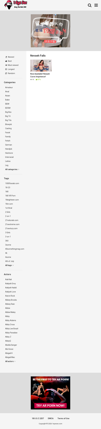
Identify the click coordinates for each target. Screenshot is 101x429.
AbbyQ (8, 341)
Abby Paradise (11, 333)
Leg (6, 165)
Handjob (8, 149)
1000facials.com (12, 183)
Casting (8, 128)
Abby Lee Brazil (11, 329)
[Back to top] (92, 421)
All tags (8, 265)
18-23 (7, 187)
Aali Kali (8, 279)
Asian (7, 96)
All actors (9, 361)
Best (9, 61)
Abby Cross (10, 324)
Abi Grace (9, 349)
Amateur (9, 87)
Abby (7, 316)
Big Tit (8, 116)
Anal (7, 92)
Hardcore (9, 153)
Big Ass (8, 112)
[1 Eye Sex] (16, 5)
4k (6, 253)
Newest (10, 57)
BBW (7, 104)
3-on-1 (8, 237)
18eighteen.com (12, 200)
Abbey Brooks (11, 300)
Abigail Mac (10, 357)
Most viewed (12, 65)
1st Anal (8, 208)
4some (8, 257)
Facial (7, 132)
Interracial (9, 157)
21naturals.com (11, 220)
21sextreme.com (12, 224)
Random (11, 73)
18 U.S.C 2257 (38, 418)
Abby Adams (10, 320)
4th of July (9, 261)
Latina (7, 161)
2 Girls (7, 212)
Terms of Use (63, 418)
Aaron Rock (10, 296)
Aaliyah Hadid (11, 288)
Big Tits (8, 120)
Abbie (7, 308)
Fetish (7, 141)
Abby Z (8, 337)
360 (6, 241)
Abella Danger (11, 345)
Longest (11, 69)
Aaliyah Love (10, 292)
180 (6, 192)
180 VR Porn (10, 196)
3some (8, 245)
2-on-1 (8, 216)
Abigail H (8, 353)
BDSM (7, 108)
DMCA (50, 418)
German (8, 145)
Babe (7, 100)
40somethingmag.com (13, 249)
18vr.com (9, 204)
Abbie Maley (10, 312)
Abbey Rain (10, 304)
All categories (11, 169)
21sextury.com (11, 228)
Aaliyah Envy (10, 283)
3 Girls (7, 232)
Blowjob (8, 124)
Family (8, 137)
